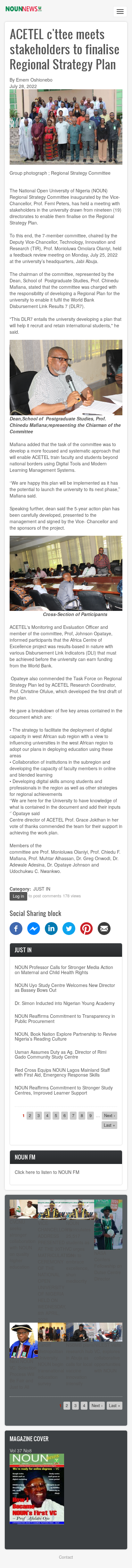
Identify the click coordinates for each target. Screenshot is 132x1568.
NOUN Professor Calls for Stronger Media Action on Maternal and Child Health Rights (64, 969)
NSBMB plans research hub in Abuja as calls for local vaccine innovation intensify (80, 1364)
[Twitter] (68, 928)
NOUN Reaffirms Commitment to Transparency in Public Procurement (65, 1018)
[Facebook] (16, 928)
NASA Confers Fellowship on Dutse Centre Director (108, 1266)
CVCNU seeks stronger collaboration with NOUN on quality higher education (23, 1244)
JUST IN (41, 888)
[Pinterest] (86, 928)
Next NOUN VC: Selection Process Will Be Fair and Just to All (23, 1374)
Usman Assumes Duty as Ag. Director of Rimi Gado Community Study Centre (60, 1054)
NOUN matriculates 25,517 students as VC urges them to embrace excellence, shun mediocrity (78, 1252)
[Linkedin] (51, 928)
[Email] (104, 928)
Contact (66, 1557)
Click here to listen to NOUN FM (47, 1172)
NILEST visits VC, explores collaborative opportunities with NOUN (107, 1358)
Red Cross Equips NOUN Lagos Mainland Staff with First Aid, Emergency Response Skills (62, 1072)
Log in (18, 896)
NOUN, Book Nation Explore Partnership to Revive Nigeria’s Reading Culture (66, 1036)
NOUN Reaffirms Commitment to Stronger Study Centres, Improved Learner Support (64, 1090)
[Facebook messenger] (33, 928)
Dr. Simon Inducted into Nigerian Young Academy (65, 1003)
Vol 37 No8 (21, 1450)
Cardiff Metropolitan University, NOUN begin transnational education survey (51, 1364)
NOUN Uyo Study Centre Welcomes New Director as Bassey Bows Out (65, 987)
